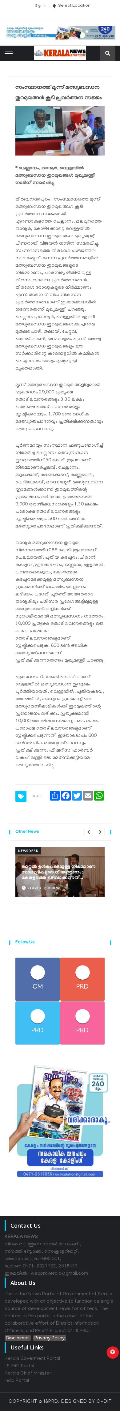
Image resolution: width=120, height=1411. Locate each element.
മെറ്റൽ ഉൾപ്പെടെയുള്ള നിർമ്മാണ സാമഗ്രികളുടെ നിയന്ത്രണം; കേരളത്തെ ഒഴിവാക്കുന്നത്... (59, 872)
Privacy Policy (49, 1338)
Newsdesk (28, 850)
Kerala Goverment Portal (32, 1359)
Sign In (40, 6)
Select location (73, 6)
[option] (60, 872)
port (37, 796)
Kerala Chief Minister (28, 1373)
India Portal (17, 1381)
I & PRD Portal (19, 1366)
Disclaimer (17, 1338)
